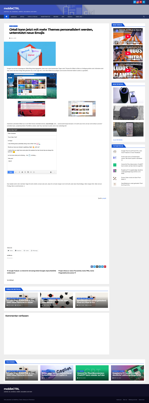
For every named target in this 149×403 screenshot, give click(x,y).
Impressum (119, 399)
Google (15, 26)
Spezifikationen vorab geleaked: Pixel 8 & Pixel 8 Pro (91, 301)
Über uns (79, 16)
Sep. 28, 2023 (46, 378)
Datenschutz (141, 399)
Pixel (24, 298)
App (63, 16)
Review (56, 16)
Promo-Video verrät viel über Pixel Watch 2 (55, 301)
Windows (52, 371)
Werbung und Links (133, 399)
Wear (58, 298)
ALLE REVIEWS (117, 140)
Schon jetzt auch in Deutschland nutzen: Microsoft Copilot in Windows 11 (131, 158)
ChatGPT (81, 371)
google (104, 198)
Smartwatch (45, 16)
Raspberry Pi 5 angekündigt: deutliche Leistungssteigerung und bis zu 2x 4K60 (132, 171)
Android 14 (14, 298)
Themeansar (31, 399)
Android (14, 16)
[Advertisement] (56, 235)
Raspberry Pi (116, 371)
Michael (11, 280)
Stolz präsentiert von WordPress (11, 399)
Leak (88, 298)
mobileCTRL (11, 8)
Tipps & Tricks (32, 16)
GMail (11, 26)
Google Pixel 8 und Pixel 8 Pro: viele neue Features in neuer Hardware (20, 302)
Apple (22, 16)
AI (42, 371)
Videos (70, 16)
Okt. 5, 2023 (11, 378)
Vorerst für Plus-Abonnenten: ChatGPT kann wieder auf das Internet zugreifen (90, 375)
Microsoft (46, 371)
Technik (122, 371)
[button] (143, 16)
